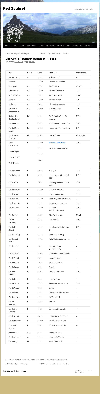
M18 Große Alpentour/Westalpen (17, 54)
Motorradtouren (19, 45)
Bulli (68, 45)
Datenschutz (21, 371)
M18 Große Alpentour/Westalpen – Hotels (54, 54)
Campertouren (77, 45)
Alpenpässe (50, 45)
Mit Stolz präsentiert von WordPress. (84, 372)
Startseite (7, 45)
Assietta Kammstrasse (57, 142)
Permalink (64, 359)
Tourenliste (60, 45)
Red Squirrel (14, 8)
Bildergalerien (31, 45)
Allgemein (27, 359)
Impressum (88, 45)
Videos (41, 45)
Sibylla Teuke (30, 62)
